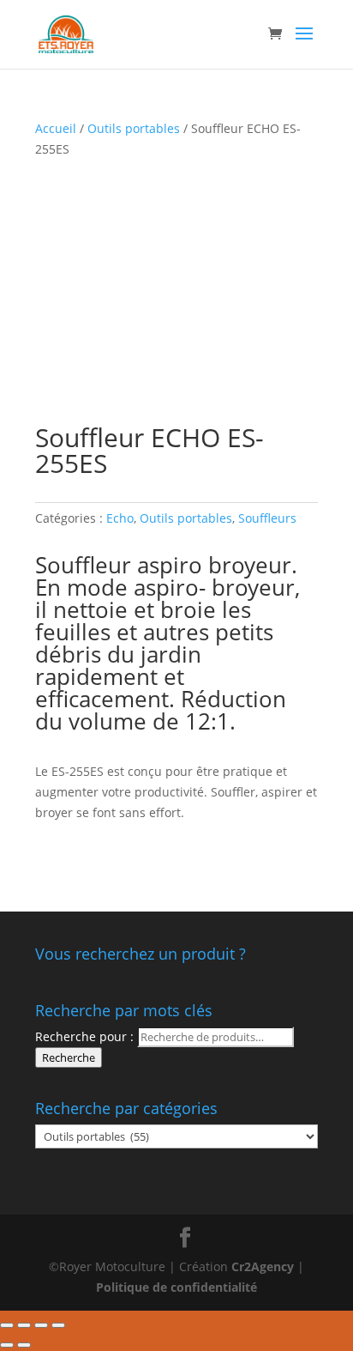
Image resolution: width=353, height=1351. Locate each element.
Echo (120, 518)
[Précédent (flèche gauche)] (7, 1345)
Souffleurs (267, 518)
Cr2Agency (264, 1266)
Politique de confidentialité (176, 1287)
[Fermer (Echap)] (7, 1325)
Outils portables (133, 128)
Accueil (55, 128)
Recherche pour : (84, 1036)
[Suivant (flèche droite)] (24, 1345)
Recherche (68, 1057)
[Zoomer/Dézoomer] (58, 1325)
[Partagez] (24, 1325)
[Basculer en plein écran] (41, 1325)
